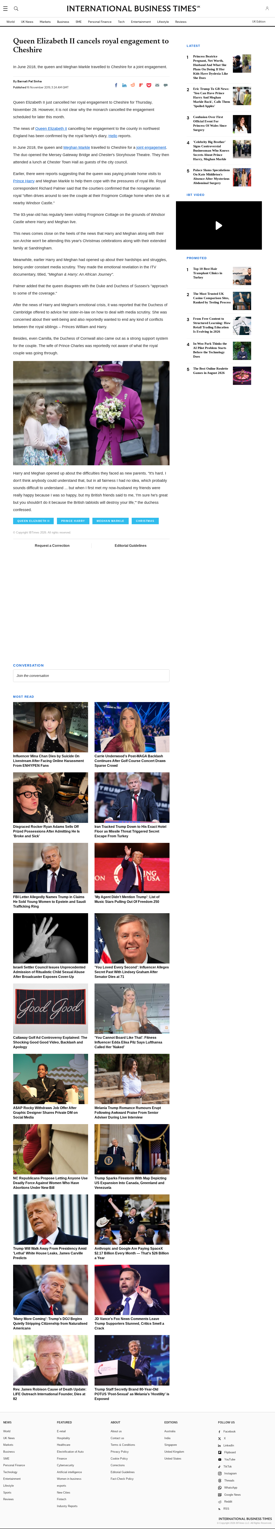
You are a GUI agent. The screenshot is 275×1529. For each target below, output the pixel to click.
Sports (7, 1492)
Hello (112, 136)
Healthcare (63, 1444)
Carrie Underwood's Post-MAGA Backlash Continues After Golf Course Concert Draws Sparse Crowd (130, 760)
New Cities (63, 1492)
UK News (27, 22)
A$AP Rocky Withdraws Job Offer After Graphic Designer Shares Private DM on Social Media (45, 1112)
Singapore (170, 1444)
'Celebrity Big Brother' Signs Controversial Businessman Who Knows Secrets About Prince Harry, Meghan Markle (211, 150)
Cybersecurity (65, 1465)
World (10, 22)
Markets (45, 22)
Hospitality (63, 1438)
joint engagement (151, 147)
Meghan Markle (76, 147)
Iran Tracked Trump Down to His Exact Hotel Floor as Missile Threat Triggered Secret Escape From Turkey (130, 831)
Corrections (118, 1465)
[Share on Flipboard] (141, 85)
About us (116, 1431)
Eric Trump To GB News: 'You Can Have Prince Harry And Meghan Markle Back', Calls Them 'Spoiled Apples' (211, 97)
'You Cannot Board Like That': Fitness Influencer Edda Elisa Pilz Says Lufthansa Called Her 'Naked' (128, 1042)
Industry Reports (67, 1506)
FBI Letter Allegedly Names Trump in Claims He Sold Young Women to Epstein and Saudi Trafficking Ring (49, 901)
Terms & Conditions (123, 1444)
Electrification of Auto (70, 1451)
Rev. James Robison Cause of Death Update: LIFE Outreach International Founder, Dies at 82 (49, 1394)
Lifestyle (163, 22)
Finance (62, 1458)
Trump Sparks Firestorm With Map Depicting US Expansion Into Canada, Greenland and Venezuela (131, 1182)
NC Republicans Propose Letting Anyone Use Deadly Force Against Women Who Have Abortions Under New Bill (50, 1182)
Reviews (180, 22)
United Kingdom (174, 1451)
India (167, 1438)
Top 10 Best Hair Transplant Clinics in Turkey (207, 273)
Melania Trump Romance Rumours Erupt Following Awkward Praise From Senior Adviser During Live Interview (128, 1112)
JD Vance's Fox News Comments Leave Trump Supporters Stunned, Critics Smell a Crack (129, 1323)
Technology (10, 1472)
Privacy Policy (120, 1451)
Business (63, 22)
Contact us (117, 1438)
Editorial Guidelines (131, 545)
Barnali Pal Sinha (29, 81)
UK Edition (258, 21)
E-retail (61, 1431)
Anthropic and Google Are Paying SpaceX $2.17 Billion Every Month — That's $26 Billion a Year (132, 1253)
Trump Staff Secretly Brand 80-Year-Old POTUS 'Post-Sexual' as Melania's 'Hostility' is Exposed (132, 1394)
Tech (121, 22)
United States (172, 1458)
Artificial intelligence (69, 1472)
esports (61, 1485)
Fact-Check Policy (122, 1478)
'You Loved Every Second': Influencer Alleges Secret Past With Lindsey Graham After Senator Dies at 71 (132, 972)
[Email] (157, 85)
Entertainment (141, 22)
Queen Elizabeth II (51, 128)
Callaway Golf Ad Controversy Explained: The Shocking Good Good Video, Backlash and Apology (50, 1042)
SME (79, 22)
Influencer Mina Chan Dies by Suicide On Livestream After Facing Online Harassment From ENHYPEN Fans (48, 760)
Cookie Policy (119, 1458)
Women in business (69, 1478)
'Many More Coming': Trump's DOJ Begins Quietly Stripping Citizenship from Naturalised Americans (50, 1323)
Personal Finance (100, 22)
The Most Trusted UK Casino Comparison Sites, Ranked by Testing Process (212, 298)
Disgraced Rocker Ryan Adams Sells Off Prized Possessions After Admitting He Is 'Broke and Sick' (46, 831)
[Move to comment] (166, 85)
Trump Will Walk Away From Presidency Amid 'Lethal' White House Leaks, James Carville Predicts (50, 1253)
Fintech (61, 1499)
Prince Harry (24, 181)
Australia (169, 1431)
